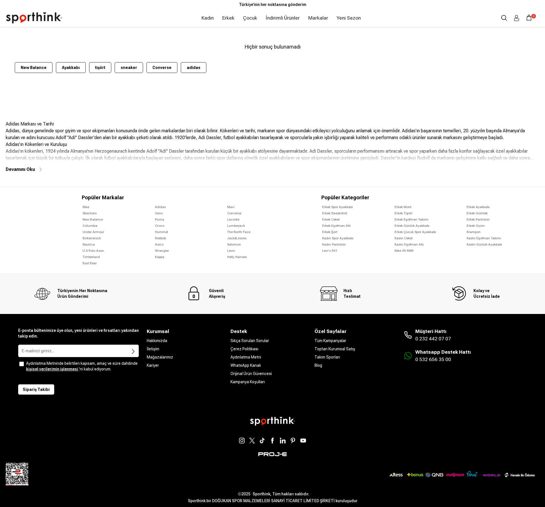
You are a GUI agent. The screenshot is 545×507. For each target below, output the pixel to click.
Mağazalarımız (160, 357)
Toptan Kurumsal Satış (335, 349)
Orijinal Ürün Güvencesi (251, 373)
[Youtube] (303, 440)
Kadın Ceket (404, 238)
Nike (86, 207)
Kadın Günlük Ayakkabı (484, 244)
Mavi (230, 207)
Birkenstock (92, 238)
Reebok (160, 238)
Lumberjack (236, 226)
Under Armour (93, 232)
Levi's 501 (330, 251)
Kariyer (153, 365)
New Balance (34, 67)
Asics (159, 244)
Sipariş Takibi (36, 389)
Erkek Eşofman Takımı (411, 219)
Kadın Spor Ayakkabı (337, 238)
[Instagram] (242, 440)
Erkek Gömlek (477, 213)
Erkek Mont (403, 207)
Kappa (159, 257)
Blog (318, 365)
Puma (159, 219)
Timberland (91, 257)
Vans (159, 213)
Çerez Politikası (244, 349)
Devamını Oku (20, 169)
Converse (161, 67)
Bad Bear (90, 263)
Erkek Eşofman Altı (336, 226)
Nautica (89, 244)
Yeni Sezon (349, 18)
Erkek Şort (330, 232)
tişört (100, 67)
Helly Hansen (237, 257)
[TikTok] (262, 440)
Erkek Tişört (403, 213)
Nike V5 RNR (404, 251)
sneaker (129, 67)
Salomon (234, 244)
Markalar (318, 18)
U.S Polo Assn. (94, 251)
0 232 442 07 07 (433, 339)
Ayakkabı (71, 67)
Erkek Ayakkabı (478, 207)
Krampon (474, 232)
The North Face (238, 232)
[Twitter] (252, 440)
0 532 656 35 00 (433, 359)
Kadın (208, 18)
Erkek (228, 18)
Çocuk (250, 18)
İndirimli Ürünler (283, 18)
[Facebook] (272, 440)
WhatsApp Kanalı (245, 365)
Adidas (160, 207)
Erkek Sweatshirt (334, 213)
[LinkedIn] (283, 440)
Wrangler (162, 251)
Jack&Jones (236, 238)
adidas (193, 67)
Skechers (90, 213)
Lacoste (233, 219)
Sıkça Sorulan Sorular (249, 340)
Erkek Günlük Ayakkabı (412, 226)
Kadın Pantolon (334, 244)
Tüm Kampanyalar (330, 340)
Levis (231, 251)
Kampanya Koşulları (247, 382)
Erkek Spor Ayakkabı (337, 207)
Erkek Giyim (476, 226)
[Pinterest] (293, 440)
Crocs (159, 226)
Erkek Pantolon (478, 219)
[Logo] (34, 18)
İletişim (153, 349)
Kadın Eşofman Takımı (484, 238)
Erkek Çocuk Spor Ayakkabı (415, 232)
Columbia (90, 226)
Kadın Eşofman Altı (409, 244)
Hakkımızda (157, 340)
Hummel (161, 232)
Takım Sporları (327, 357)
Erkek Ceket (331, 219)
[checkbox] (21, 364)
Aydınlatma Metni (245, 357)
